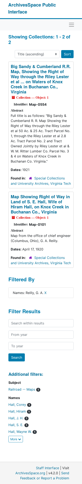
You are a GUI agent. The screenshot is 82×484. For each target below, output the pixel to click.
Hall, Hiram (19, 411)
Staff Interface (47, 468)
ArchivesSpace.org (30, 473)
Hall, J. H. (17, 418)
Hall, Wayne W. (21, 431)
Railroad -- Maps (23, 389)
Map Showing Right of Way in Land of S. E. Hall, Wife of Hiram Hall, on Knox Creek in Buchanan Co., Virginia (40, 204)
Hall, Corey (19, 404)
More (14, 439)
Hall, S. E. (17, 425)
